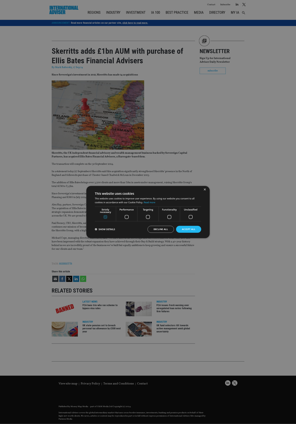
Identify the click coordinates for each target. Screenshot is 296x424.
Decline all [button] (161, 229)
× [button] (205, 189)
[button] (105, 229)
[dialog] (148, 212)
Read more (149, 202)
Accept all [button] (188, 229)
